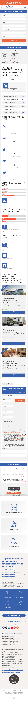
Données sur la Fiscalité (9, 102)
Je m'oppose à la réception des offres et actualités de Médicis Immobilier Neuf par (14, 445)
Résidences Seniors (7, 665)
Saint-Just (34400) (4, 54)
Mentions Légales (8, 692)
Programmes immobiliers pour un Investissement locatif (10, 657)
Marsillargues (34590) (15, 54)
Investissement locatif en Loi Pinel (10, 638)
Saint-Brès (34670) (14, 56)
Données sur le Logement (10, 96)
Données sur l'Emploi (9, 109)
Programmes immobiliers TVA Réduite (12, 659)
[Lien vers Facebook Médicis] (3, 628)
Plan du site (15, 693)
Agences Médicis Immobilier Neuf (12, 670)
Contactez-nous (14, 488)
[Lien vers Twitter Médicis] (6, 628)
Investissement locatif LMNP (9, 648)
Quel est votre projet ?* (8, 395)
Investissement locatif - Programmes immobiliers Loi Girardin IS (12, 643)
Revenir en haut (14, 698)
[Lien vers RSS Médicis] (17, 628)
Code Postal (5, 415)
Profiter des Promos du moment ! (14, 3)
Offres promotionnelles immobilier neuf (12, 654)
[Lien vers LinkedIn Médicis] (9, 628)
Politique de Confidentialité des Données (11, 432)
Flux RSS (14, 694)
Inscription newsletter (20, 392)
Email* (4, 404)
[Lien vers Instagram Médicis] (15, 628)
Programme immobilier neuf (13, 300)
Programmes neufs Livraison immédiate (12, 661)
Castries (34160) (4, 61)
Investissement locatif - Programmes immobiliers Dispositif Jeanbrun (12, 640)
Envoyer (20, 400)
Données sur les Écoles (9, 106)
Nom (4, 399)
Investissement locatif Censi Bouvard (11, 646)
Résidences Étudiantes (8, 667)
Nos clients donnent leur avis (11, 672)
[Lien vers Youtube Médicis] (12, 628)
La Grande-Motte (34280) (15, 61)
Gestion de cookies (8, 693)
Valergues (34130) (4, 56)
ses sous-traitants (15, 439)
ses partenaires (21, 435)
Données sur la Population (10, 112)
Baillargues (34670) (4, 58)
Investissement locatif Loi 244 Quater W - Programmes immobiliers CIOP (13, 650)
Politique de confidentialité (17, 692)
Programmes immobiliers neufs (12, 634)
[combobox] (14, 15)
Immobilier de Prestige (8, 636)
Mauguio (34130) (14, 58)
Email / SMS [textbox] (8, 446)
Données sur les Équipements (11, 99)
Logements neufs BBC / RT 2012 (10, 653)
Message (4, 448)
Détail (13, 311)
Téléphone (5, 410)
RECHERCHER (14, 40)
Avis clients (20, 693)
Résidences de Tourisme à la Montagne (12, 663)
